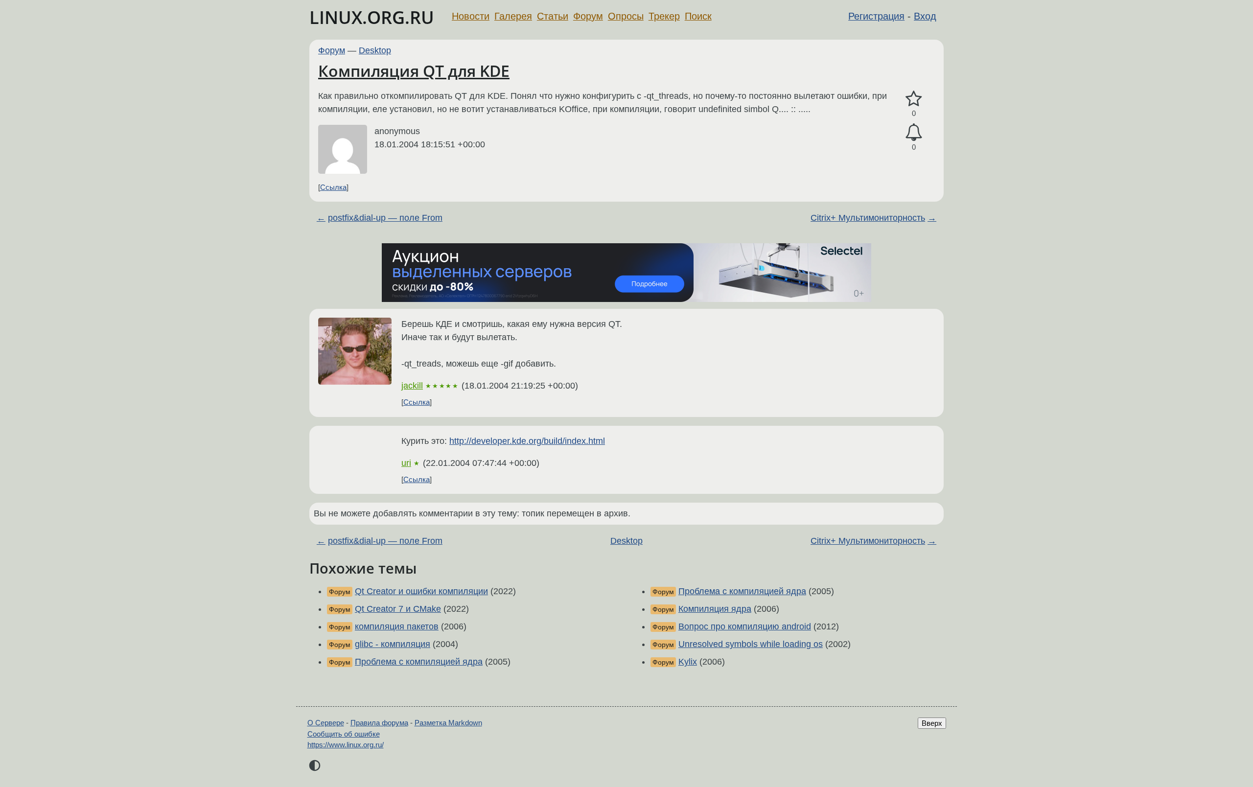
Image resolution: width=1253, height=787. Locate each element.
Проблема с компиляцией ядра (419, 662)
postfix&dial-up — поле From (385, 218)
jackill (412, 386)
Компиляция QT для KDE (414, 70)
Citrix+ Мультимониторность (868, 218)
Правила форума (379, 722)
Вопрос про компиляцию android (744, 626)
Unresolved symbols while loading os (750, 644)
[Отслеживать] (914, 132)
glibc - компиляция (392, 644)
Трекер (664, 16)
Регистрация (876, 16)
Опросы (626, 16)
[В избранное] (914, 99)
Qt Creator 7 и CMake (398, 609)
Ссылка (333, 187)
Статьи (552, 16)
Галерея (513, 16)
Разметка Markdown (448, 722)
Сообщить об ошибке (343, 734)
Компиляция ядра (714, 609)
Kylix (687, 662)
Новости (470, 16)
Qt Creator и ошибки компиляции (421, 591)
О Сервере (325, 722)
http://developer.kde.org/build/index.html (527, 441)
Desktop (375, 50)
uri (406, 463)
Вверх (932, 723)
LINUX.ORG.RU (371, 17)
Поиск (698, 16)
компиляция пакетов (397, 626)
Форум (588, 16)
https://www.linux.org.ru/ (345, 745)
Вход (925, 16)
